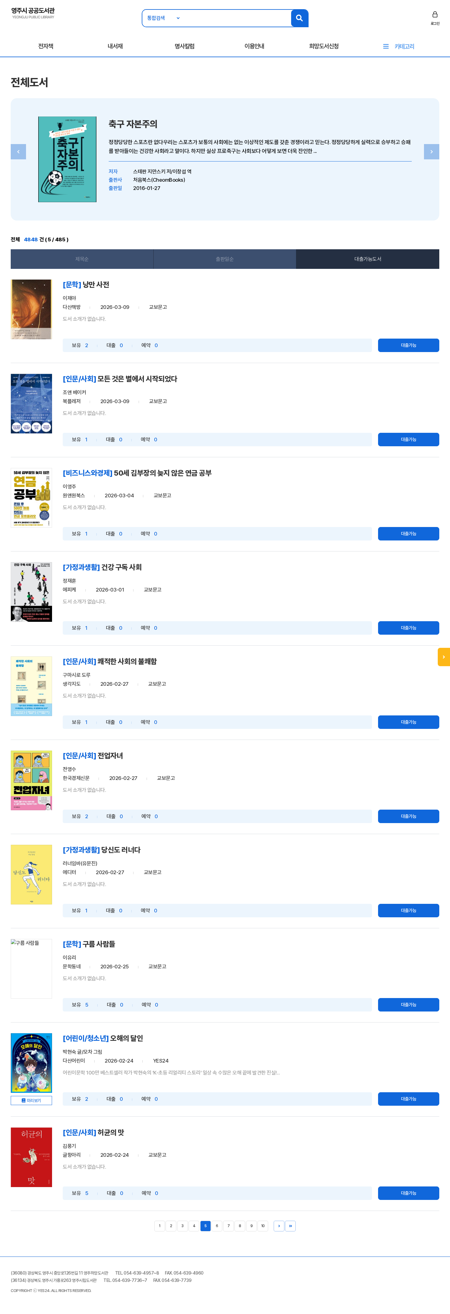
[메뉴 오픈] (444, 657)
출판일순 (225, 259)
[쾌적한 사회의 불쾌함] (31, 686)
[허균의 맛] (31, 1157)
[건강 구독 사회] (31, 592)
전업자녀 (110, 755)
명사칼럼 (184, 46)
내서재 (115, 46)
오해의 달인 (126, 1038)
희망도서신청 (324, 46)
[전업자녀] (31, 780)
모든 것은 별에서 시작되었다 (137, 378)
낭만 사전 (96, 284)
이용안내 (254, 46)
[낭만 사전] (31, 309)
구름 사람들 (99, 944)
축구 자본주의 (133, 124)
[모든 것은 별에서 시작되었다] (31, 403)
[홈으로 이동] (33, 12)
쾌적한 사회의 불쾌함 (127, 661)
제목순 (82, 259)
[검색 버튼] (299, 18)
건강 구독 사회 (121, 567)
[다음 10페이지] (290, 1226)
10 (263, 1226)
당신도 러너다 (121, 849)
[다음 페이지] (279, 1226)
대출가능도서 (367, 259)
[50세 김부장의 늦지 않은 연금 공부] (31, 498)
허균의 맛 (111, 1132)
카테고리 (404, 46)
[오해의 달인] (31, 1063)
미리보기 (34, 1100)
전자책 (45, 46)
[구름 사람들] (31, 969)
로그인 (435, 23)
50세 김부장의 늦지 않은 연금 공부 (163, 473)
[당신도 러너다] (31, 874)
